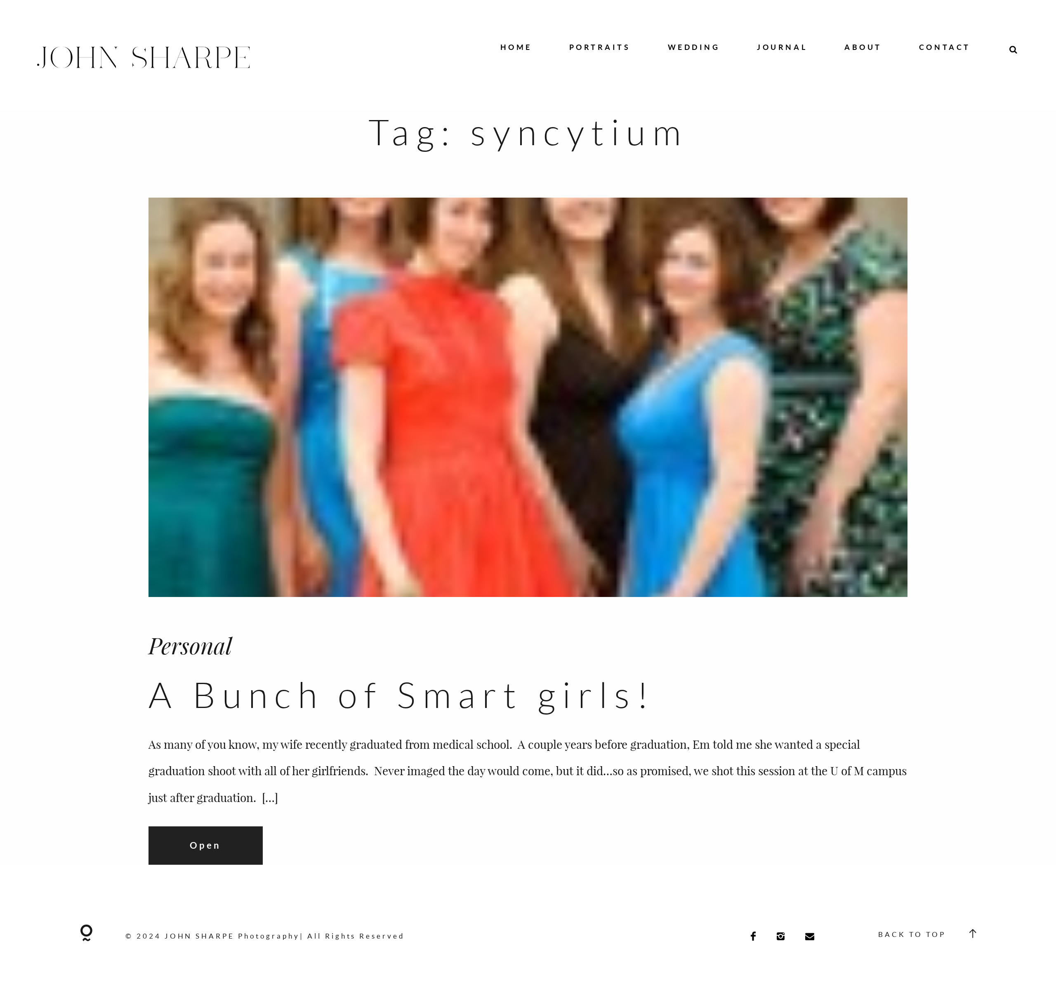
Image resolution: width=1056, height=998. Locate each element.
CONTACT (945, 47)
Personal (190, 645)
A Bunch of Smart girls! (401, 694)
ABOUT (863, 47)
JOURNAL (782, 47)
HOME (516, 47)
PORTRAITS (600, 47)
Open (206, 845)
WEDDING (694, 47)
